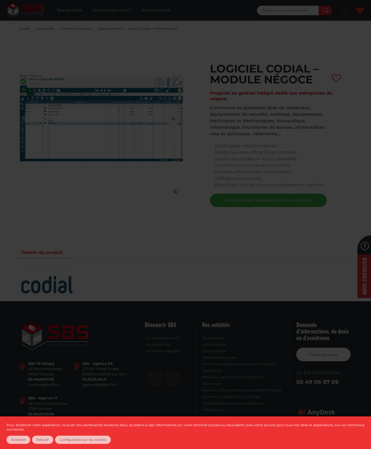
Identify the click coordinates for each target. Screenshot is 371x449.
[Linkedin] (172, 379)
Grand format (214, 351)
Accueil (24, 28)
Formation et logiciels (75, 28)
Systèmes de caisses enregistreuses (233, 403)
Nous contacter (364, 276)
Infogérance (212, 409)
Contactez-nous (323, 354)
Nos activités (44, 28)
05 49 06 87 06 (317, 382)
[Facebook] (155, 379)
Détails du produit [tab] (42, 252)
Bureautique (213, 338)
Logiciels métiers (110, 28)
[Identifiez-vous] (345, 11)
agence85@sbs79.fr (99, 384)
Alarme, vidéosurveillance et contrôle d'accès (242, 390)
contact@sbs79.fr (44, 384)
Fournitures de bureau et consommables (238, 364)
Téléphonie (212, 370)
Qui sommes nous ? (162, 338)
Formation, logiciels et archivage (231, 396)
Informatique (214, 344)
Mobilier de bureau (219, 357)
